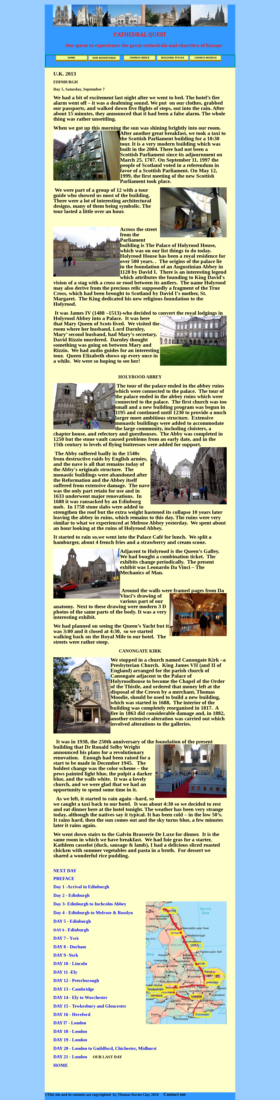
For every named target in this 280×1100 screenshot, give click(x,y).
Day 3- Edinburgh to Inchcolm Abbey (89, 903)
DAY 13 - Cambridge (73, 989)
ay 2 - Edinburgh (73, 895)
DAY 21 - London (70, 1056)
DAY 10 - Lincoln (70, 963)
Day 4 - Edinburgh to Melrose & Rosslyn (93, 912)
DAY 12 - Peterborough (76, 980)
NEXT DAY (64, 870)
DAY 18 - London (70, 1031)
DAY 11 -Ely (65, 972)
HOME (60, 1065)
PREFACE (63, 878)
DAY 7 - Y (63, 938)
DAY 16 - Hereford (71, 1014)
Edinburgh (78, 929)
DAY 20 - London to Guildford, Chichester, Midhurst (105, 1048)
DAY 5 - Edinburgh (72, 921)
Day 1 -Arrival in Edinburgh (81, 886)
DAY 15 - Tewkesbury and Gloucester (89, 1006)
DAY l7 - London (70, 1022)
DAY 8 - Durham (69, 946)
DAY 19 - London (70, 1039)
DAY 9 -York (65, 955)
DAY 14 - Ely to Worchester (81, 997)
